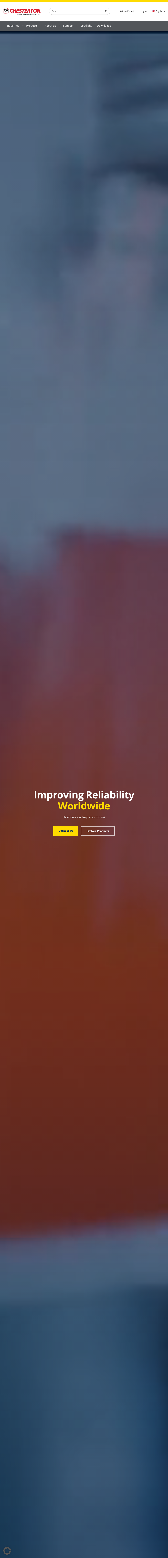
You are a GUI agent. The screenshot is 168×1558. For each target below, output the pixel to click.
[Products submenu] (41, 25)
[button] (7, 1551)
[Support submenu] (77, 25)
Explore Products (98, 831)
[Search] (106, 11)
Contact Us (66, 830)
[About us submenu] (59, 25)
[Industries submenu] (23, 25)
